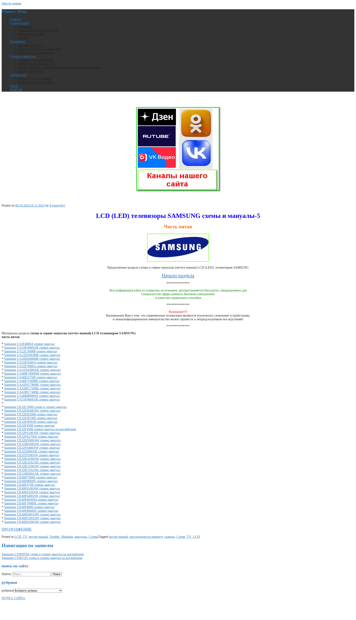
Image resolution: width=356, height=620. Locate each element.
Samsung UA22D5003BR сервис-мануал (32, 355)
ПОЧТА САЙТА (13, 598)
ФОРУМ (16, 89)
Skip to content (11, 3)
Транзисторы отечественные (38, 30)
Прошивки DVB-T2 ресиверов (39, 49)
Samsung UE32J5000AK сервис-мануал (31, 451)
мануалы (81, 536)
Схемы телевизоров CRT (35, 60)
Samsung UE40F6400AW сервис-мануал (32, 496)
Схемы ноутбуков (30, 71)
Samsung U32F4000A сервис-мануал (29, 344)
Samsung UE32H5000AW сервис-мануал (32, 440)
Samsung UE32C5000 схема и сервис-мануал (35, 407)
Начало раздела (178, 275)
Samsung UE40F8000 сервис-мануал (29, 507)
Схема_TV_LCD (188, 536)
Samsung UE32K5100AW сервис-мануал (32, 466)
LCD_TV (20, 536)
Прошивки (17, 41)
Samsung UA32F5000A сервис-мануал (30, 366)
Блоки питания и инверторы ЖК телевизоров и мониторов (59, 67)
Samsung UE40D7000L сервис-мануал (30, 477)
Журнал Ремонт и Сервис (36, 82)
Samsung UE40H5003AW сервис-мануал (32, 514)
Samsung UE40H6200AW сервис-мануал (32, 522)
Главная (15, 19)
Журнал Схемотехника (34, 78)
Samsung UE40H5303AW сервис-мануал (32, 518)
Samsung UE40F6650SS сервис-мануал (31, 499)
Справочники (19, 23)
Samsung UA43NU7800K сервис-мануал (32, 384)
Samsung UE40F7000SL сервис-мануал (31, 503)
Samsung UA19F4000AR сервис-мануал (32, 347)
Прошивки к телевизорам (36, 52)
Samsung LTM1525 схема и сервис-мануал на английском (42, 558)
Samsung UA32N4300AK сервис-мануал (32, 370)
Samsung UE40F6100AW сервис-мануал (32, 488)
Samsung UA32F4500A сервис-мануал (30, 362)
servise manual (38, 536)
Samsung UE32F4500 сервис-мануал (29, 425)
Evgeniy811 (57, 205)
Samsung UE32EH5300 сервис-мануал (30, 418)
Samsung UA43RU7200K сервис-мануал (32, 388)
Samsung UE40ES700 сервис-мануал (29, 485)
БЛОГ (14, 86)
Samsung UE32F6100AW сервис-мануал (32, 433)
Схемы (93, 536)
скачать (169, 536)
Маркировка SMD (31, 34)
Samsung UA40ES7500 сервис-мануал (30, 377)
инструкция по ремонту (146, 536)
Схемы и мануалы (22, 56)
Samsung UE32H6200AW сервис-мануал (32, 444)
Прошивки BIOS (30, 45)
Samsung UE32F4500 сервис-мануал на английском (40, 429)
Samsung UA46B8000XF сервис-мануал (32, 396)
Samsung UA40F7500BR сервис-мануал (32, 381)
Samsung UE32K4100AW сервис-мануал (32, 459)
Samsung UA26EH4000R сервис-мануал (32, 358)
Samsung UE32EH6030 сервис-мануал (30, 421)
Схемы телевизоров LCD (36, 64)
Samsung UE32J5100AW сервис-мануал (31, 455)
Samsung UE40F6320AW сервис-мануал (32, 492)
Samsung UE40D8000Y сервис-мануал (30, 481)
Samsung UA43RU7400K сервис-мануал (32, 392)
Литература (18, 75)
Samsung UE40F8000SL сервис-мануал (31, 510)
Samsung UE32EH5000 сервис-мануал (30, 414)
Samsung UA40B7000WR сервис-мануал (32, 373)
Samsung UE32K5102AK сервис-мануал (32, 470)
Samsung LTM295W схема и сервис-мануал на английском (43, 554)
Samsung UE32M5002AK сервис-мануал (32, 473)
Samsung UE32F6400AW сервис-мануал (32, 447)
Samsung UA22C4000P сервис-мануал (30, 351)
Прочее (23, 38)
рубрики (8, 590)
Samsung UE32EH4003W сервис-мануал (32, 410)
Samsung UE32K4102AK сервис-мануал (32, 462)
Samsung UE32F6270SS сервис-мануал (31, 436)
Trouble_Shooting (61, 536)
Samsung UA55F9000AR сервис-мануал (32, 399)
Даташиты (25, 26)
